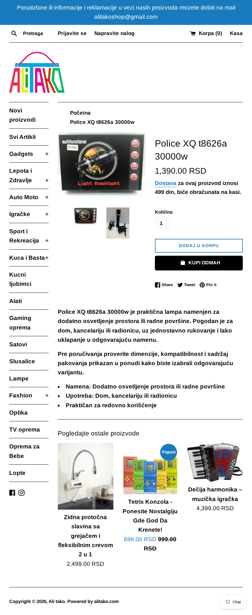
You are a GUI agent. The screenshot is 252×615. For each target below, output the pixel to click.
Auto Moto (29, 197)
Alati (15, 301)
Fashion (29, 395)
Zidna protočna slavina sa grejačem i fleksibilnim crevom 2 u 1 (85, 536)
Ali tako (57, 601)
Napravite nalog (114, 33)
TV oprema (24, 429)
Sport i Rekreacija (29, 236)
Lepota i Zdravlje (29, 175)
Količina (163, 212)
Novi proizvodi (22, 115)
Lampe (19, 378)
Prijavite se (72, 33)
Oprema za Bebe (24, 451)
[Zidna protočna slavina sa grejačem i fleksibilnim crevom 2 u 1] (85, 476)
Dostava (165, 183)
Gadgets (29, 154)
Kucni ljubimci (20, 279)
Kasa (236, 33)
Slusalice (22, 361)
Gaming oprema (20, 322)
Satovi (18, 344)
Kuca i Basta (29, 257)
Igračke (29, 214)
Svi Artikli (22, 137)
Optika (18, 412)
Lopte (17, 473)
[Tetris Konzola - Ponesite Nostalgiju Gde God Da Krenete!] (150, 468)
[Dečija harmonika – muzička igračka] (215, 462)
